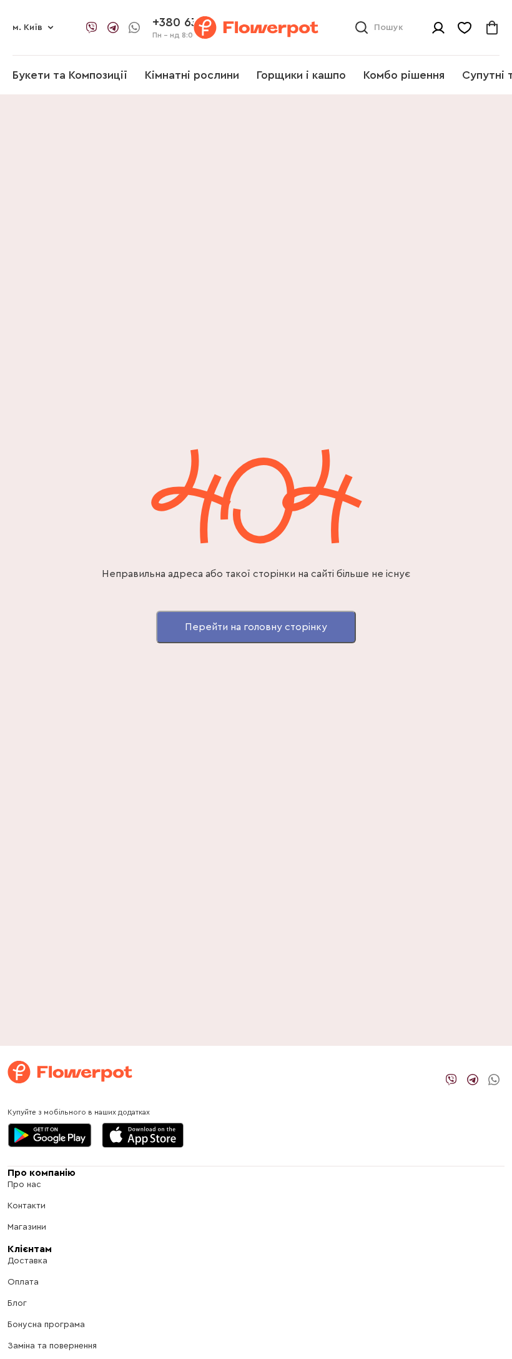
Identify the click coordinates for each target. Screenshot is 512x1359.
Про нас (24, 1184)
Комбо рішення (404, 75)
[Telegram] (113, 27)
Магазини (26, 1227)
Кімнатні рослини (192, 75)
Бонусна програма (46, 1324)
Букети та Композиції (69, 75)
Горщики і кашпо (301, 75)
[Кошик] (492, 27)
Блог (17, 1303)
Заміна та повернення (52, 1345)
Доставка (27, 1260)
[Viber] (91, 27)
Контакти (26, 1205)
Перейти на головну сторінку (256, 627)
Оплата (23, 1282)
